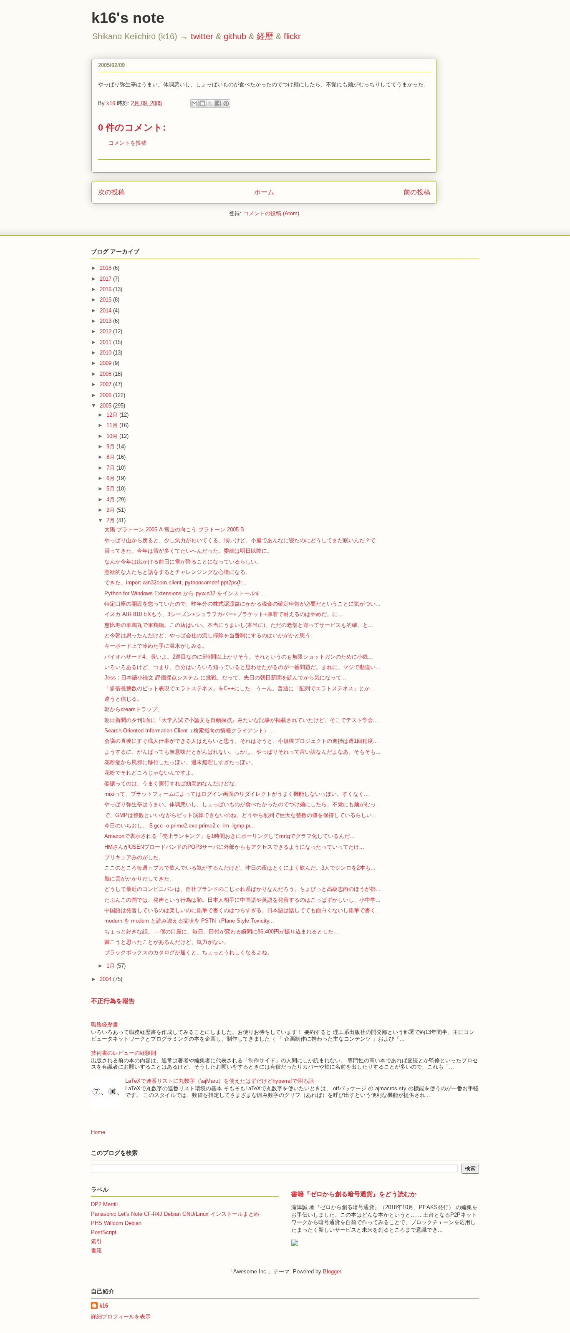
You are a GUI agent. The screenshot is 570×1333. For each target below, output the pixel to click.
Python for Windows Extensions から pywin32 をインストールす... (184, 593)
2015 (106, 300)
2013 (106, 321)
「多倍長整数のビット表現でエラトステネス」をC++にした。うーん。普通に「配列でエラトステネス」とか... (239, 688)
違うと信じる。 (123, 699)
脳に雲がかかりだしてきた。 (139, 878)
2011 (106, 342)
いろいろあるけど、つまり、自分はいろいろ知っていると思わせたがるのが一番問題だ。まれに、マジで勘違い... (242, 667)
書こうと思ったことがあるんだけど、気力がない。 (166, 942)
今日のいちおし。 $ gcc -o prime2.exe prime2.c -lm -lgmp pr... (179, 825)
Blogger (332, 1271)
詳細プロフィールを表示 (121, 1316)
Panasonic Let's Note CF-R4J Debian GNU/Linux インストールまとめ (175, 1214)
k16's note (127, 17)
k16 (103, 1306)
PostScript (103, 1232)
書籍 (96, 1250)
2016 (106, 289)
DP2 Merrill (104, 1204)
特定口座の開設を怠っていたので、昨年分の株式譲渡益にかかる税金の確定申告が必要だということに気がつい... (242, 604)
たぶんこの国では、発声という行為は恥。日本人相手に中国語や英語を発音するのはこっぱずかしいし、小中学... (242, 900)
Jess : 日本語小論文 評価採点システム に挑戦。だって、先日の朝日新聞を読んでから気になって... (225, 677)
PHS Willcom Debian (116, 1223)
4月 (111, 499)
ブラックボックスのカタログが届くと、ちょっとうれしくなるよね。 (188, 952)
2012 (106, 331)
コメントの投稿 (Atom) (271, 213)
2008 (106, 374)
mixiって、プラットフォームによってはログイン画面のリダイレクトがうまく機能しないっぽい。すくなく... (236, 794)
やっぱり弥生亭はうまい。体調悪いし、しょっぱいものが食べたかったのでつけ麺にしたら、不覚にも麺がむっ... (242, 804)
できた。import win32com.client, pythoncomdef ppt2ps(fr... (175, 582)
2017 (106, 279)
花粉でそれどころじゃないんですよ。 (150, 773)
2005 (106, 405)
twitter (202, 36)
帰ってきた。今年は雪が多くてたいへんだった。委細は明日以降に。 (188, 551)
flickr (292, 36)
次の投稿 (111, 192)
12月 (112, 415)
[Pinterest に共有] (226, 103)
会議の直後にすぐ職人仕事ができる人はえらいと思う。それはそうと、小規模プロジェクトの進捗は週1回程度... (241, 741)
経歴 (265, 36)
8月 (111, 457)
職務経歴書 (104, 1024)
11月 (112, 425)
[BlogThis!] (202, 103)
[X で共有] (210, 103)
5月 (111, 488)
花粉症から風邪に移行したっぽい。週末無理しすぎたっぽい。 (180, 762)
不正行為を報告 (113, 1000)
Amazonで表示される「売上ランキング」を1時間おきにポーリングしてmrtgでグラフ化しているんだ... (229, 836)
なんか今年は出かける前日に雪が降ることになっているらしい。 (183, 561)
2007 (106, 384)
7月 (111, 468)
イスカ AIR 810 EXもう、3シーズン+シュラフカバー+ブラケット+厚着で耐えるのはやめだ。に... (223, 614)
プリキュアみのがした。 (134, 857)
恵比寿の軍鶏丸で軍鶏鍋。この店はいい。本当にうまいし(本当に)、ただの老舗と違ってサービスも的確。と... (238, 625)
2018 (106, 268)
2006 (106, 395)
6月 (111, 478)
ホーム (264, 192)
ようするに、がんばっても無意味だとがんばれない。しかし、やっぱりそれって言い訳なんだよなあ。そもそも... (242, 752)
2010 (106, 353)
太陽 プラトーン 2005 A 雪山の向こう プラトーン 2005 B (174, 529)
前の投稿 (417, 192)
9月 (111, 446)
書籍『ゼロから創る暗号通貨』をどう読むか (353, 1193)
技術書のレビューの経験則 (123, 1053)
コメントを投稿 (127, 143)
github (235, 36)
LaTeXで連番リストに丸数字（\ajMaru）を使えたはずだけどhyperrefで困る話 (219, 1081)
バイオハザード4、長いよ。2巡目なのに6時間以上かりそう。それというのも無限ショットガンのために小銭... (238, 657)
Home (98, 1132)
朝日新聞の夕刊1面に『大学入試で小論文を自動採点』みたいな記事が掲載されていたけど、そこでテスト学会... (241, 720)
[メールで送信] (194, 103)
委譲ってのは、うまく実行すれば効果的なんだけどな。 (172, 783)
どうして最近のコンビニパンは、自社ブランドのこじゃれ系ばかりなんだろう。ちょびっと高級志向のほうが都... (242, 889)
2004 (106, 979)
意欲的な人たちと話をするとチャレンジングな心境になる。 (177, 572)
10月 (112, 436)
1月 (111, 966)
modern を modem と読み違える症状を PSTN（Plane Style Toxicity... (189, 921)
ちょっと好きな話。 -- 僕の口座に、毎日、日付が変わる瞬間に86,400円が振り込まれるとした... (221, 931)
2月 (111, 520)
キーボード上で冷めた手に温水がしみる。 (155, 646)
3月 (111, 510)
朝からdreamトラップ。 (133, 709)
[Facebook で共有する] (218, 103)
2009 (106, 363)
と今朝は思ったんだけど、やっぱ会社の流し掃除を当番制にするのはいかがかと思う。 (210, 635)
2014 (106, 310)
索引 (96, 1241)
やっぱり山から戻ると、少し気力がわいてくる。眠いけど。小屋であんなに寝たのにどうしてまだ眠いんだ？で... (242, 540)
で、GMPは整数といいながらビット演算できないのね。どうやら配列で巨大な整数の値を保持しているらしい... (240, 815)
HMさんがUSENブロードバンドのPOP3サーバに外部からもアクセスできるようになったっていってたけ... (234, 847)
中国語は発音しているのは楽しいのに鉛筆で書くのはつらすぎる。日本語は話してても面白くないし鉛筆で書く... (242, 910)
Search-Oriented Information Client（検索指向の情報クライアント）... (189, 730)
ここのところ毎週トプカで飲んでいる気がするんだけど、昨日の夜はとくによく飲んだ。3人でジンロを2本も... (240, 868)
